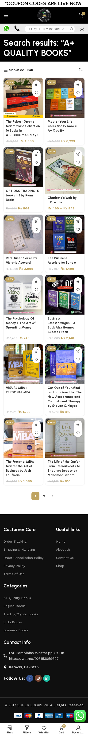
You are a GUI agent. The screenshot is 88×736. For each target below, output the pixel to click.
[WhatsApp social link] (46, 678)
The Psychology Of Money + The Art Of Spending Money (21, 322)
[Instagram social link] (38, 678)
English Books (15, 606)
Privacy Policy (14, 566)
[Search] (71, 29)
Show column (21, 70)
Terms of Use (14, 574)
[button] (36, 84)
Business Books (16, 630)
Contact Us (65, 558)
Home (60, 541)
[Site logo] (44, 15)
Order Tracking (15, 541)
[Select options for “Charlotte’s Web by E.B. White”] (78, 154)
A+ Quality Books (17, 598)
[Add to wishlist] (36, 93)
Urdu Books (13, 622)
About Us (63, 549)
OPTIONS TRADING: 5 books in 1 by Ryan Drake (22, 195)
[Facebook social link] (29, 678)
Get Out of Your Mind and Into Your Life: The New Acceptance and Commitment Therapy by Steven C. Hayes (65, 397)
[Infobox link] (6, 28)
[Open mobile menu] (6, 15)
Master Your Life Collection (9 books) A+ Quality (62, 126)
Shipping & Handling (19, 549)
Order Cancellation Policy (23, 558)
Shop (60, 566)
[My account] (82, 29)
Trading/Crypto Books (21, 614)
